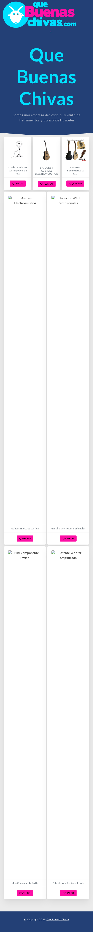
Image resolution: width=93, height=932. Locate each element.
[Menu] (86, 14)
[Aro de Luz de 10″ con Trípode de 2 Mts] (17, 163)
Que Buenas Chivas (57, 919)
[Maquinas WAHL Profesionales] (68, 368)
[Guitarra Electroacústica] (25, 368)
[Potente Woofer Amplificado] (68, 722)
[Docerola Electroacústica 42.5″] (75, 163)
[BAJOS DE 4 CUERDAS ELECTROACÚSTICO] (46, 163)
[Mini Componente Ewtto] (25, 722)
